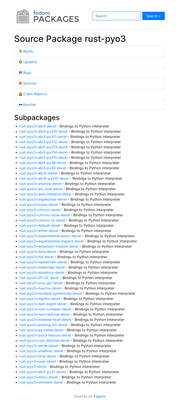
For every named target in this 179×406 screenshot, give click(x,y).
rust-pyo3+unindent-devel (41, 382)
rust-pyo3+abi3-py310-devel (43, 131)
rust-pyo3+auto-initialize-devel (45, 194)
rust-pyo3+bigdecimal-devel (43, 199)
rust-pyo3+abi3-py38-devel (42, 163)
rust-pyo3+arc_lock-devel (40, 189)
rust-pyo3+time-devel (37, 356)
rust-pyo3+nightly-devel (39, 298)
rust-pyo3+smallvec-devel (41, 351)
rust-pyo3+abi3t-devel (38, 173)
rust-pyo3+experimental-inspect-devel (51, 241)
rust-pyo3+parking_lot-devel (43, 325)
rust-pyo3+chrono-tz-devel (42, 220)
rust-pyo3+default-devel (39, 225)
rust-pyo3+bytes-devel (38, 204)
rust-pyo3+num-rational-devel (44, 314)
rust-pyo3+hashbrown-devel (43, 262)
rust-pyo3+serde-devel (38, 345)
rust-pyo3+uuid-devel (37, 361)
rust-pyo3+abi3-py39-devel (42, 168)
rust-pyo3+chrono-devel (39, 210)
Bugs (27, 72)
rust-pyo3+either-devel (38, 230)
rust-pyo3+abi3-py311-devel (43, 136)
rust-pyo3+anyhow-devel (40, 183)
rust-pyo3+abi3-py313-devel (43, 147)
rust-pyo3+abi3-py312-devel (43, 142)
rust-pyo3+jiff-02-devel (39, 278)
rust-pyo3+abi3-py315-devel (43, 157)
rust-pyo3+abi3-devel (37, 126)
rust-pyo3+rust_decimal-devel (44, 340)
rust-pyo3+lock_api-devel (40, 283)
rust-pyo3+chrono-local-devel (44, 215)
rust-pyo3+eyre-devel (37, 251)
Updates (30, 62)
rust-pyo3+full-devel (36, 257)
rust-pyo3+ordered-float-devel (45, 319)
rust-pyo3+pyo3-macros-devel (45, 335)
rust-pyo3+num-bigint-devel (43, 304)
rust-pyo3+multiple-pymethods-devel (50, 293)
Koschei (29, 104)
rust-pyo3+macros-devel (40, 288)
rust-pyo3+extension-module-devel (48, 246)
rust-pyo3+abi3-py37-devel (42, 372)
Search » (153, 16)
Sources (29, 83)
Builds (28, 51)
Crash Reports (35, 94)
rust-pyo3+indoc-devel (38, 377)
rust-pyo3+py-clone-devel (41, 330)
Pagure (99, 396)
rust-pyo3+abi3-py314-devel (43, 152)
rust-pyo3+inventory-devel (41, 272)
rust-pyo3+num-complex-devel (45, 309)
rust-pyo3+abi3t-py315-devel (44, 178)
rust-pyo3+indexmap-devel (42, 267)
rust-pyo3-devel (32, 366)
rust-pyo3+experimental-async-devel (50, 236)
